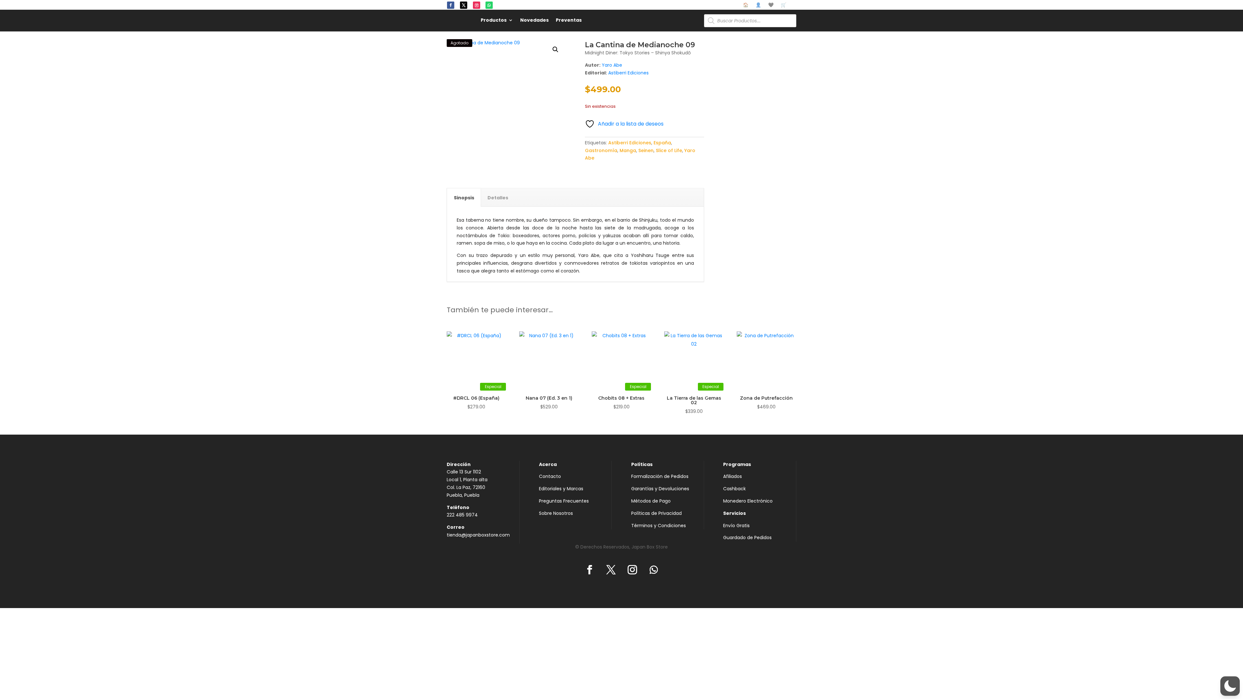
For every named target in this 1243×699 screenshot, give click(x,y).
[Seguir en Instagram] (476, 5)
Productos (494, 20)
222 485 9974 (462, 515)
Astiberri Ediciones (628, 73)
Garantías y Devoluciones (660, 488)
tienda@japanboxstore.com (478, 535)
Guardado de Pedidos (747, 537)
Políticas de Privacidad (656, 513)
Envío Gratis (736, 525)
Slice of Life (669, 150)
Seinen (646, 150)
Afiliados (732, 476)
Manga (628, 150)
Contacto (550, 476)
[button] (555, 49)
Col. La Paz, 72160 (466, 487)
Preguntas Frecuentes (564, 501)
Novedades (534, 20)
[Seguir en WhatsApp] (489, 5)
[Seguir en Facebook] (450, 5)
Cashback (734, 488)
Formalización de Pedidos (660, 476)
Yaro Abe (612, 65)
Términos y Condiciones (658, 525)
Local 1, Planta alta (467, 479)
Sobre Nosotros (556, 513)
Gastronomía (601, 150)
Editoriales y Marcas (561, 488)
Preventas (569, 20)
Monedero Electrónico (748, 501)
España (662, 142)
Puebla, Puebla (463, 495)
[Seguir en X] (463, 5)
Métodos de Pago (651, 501)
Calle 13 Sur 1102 (464, 472)
